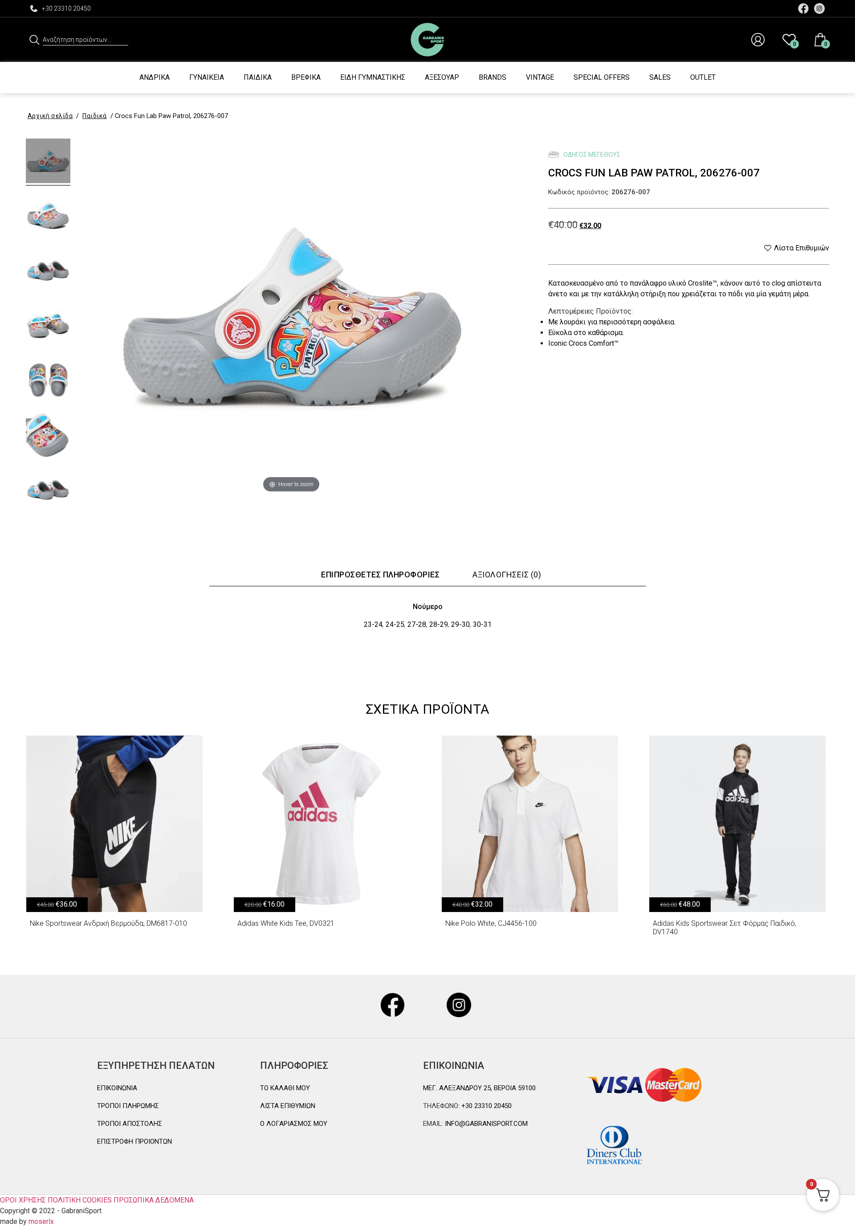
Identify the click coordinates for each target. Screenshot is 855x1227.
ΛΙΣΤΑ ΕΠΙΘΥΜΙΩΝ (287, 1106)
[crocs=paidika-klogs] (48, 162)
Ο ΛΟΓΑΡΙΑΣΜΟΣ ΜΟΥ (293, 1124)
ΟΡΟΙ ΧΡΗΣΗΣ (23, 1200)
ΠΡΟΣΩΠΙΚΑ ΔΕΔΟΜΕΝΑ (154, 1200)
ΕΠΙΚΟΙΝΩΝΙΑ (117, 1088)
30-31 (482, 624)
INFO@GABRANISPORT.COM (485, 1124)
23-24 (373, 624)
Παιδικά (258, 77)
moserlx (41, 1221)
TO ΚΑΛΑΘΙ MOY (285, 1088)
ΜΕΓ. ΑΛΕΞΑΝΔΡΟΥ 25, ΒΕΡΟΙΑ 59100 (479, 1088)
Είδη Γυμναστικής (372, 77)
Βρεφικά (306, 77)
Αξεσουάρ (442, 77)
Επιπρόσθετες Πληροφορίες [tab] (380, 574)
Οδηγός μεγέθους (591, 154)
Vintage (540, 77)
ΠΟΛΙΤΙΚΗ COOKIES (80, 1200)
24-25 (395, 624)
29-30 (460, 624)
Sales (660, 77)
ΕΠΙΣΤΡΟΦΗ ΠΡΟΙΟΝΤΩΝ (134, 1141)
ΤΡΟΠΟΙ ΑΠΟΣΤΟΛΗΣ (129, 1124)
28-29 (438, 624)
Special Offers (602, 77)
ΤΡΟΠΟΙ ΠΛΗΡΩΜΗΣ (128, 1106)
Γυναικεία (206, 77)
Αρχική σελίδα (50, 115)
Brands (492, 77)
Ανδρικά (154, 77)
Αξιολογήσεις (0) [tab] (506, 574)
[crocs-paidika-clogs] (48, 217)
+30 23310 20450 (66, 8)
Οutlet (703, 77)
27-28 (416, 624)
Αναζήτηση (34, 40)
